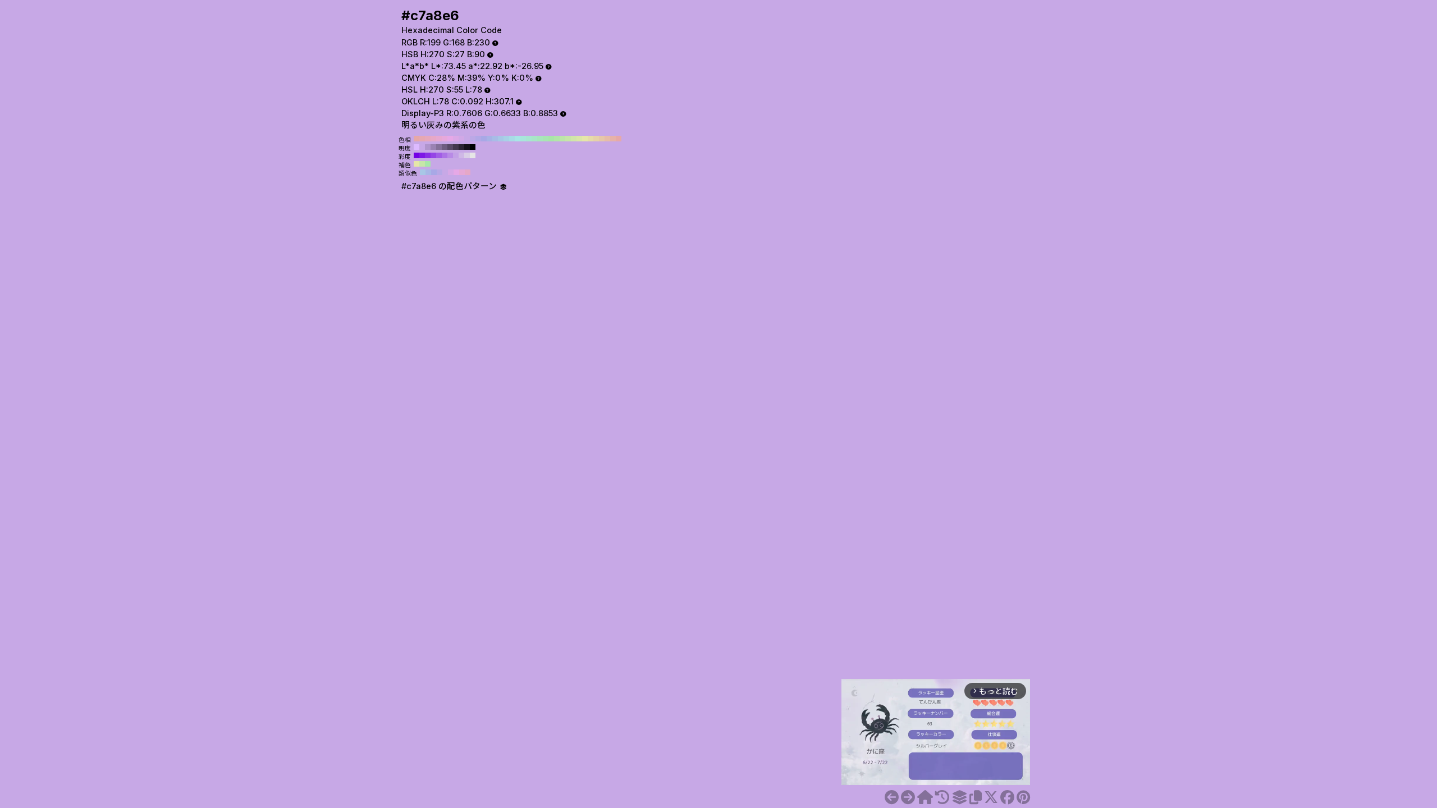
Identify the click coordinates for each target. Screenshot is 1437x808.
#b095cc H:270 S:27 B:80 (428, 147)
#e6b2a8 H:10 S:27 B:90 (613, 138)
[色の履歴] (942, 797)
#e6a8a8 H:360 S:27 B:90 (416, 138)
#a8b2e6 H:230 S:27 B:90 (489, 138)
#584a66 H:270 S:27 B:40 (450, 147)
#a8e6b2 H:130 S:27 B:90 (545, 138)
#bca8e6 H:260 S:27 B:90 (472, 138)
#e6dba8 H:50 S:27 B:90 (590, 138)
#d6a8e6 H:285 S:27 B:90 (451, 172)
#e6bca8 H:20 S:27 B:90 (607, 138)
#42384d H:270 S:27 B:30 (456, 147)
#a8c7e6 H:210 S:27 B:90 (501, 138)
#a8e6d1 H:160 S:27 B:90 (529, 138)
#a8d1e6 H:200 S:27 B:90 (506, 138)
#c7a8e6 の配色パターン (450, 186)
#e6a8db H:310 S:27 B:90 (444, 138)
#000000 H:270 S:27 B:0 (472, 147)
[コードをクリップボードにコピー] (975, 797)
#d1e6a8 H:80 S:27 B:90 (573, 138)
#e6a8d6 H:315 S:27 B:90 (462, 172)
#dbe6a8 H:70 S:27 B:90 (579, 138)
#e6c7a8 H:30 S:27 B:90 (602, 138)
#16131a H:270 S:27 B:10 (467, 147)
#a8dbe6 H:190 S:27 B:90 (512, 138)
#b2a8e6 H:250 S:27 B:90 (478, 138)
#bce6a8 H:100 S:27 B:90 (562, 138)
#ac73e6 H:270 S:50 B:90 (444, 155)
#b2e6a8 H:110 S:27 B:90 (557, 138)
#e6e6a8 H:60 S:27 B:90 (585, 138)
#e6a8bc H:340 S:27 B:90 (428, 138)
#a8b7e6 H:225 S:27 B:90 (428, 172)
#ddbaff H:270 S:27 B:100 (416, 147)
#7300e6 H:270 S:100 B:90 (416, 155)
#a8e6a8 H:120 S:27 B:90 (551, 138)
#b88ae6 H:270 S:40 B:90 (450, 155)
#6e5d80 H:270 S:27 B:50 (444, 147)
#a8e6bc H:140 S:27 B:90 (540, 138)
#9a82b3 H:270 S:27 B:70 (433, 147)
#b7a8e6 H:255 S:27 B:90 (439, 172)
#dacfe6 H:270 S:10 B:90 (467, 155)
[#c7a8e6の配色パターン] (959, 797)
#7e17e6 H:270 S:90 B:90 (422, 155)
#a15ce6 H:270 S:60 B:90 (439, 155)
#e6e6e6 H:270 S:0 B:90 (472, 155)
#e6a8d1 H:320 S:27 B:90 (439, 138)
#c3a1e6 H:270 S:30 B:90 (456, 155)
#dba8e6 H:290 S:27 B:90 (456, 138)
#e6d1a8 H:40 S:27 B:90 (596, 138)
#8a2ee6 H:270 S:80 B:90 (428, 155)
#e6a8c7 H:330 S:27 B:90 (433, 138)
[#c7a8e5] (892, 797)
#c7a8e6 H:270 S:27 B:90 (467, 138)
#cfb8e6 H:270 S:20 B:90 (461, 155)
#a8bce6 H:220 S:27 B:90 (495, 138)
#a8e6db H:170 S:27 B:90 (523, 138)
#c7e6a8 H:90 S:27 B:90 (568, 138)
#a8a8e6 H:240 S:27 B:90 (484, 138)
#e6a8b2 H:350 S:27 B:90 (422, 138)
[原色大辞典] (925, 797)
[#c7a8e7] (908, 797)
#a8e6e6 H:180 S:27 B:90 (517, 138)
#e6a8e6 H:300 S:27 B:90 (450, 138)
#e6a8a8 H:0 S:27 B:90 (618, 138)
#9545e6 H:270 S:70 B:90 (433, 155)
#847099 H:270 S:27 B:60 (439, 147)
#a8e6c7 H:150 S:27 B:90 (534, 138)
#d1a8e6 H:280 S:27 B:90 (461, 138)
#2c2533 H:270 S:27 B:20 (461, 147)
